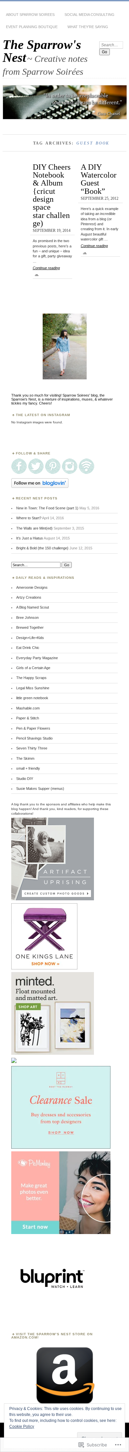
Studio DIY (24, 779)
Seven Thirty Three (31, 748)
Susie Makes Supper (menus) (40, 788)
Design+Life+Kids (30, 638)
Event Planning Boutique (32, 27)
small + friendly (28, 768)
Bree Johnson (27, 617)
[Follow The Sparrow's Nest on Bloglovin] (39, 487)
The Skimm (25, 758)
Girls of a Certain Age (33, 668)
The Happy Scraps (31, 678)
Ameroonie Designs (32, 587)
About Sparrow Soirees (30, 15)
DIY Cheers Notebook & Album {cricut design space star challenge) (51, 195)
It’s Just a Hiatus (29, 538)
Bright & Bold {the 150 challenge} (42, 548)
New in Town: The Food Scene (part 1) (47, 508)
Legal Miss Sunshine (32, 688)
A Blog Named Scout (32, 607)
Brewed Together (30, 627)
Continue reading (46, 271)
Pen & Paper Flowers (33, 728)
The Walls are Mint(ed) (34, 528)
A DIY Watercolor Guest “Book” (98, 178)
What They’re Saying (87, 27)
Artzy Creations (28, 597)
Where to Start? (28, 518)
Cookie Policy (21, 1426)
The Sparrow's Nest (42, 50)
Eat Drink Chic (27, 648)
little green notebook (32, 698)
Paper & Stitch (27, 718)
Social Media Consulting (89, 15)
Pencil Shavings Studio (34, 738)
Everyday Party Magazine (37, 658)
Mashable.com (28, 708)
